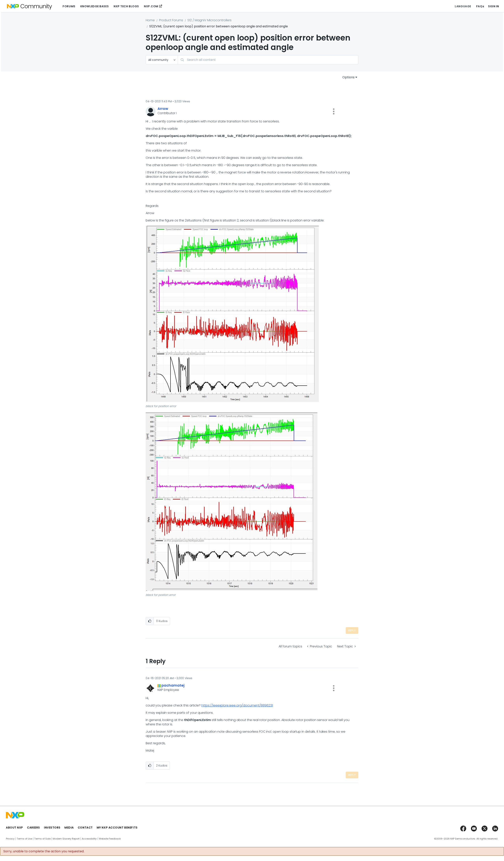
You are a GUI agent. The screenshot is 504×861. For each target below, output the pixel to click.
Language (463, 6)
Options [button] (348, 77)
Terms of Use (24, 839)
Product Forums (171, 20)
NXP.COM (151, 6)
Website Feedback (110, 839)
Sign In (493, 6)
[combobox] (268, 59)
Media (69, 828)
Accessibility (89, 839)
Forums (69, 6)
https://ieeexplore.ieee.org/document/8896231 (237, 705)
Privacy (10, 839)
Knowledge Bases (94, 6)
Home (150, 20)
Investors (52, 828)
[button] (334, 111)
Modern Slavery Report (66, 839)
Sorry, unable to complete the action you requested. (43, 851)
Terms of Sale (42, 839)
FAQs (480, 6)
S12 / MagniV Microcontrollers (209, 20)
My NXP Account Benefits (117, 828)
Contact (85, 828)
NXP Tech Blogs (126, 6)
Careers (33, 828)
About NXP (14, 828)
